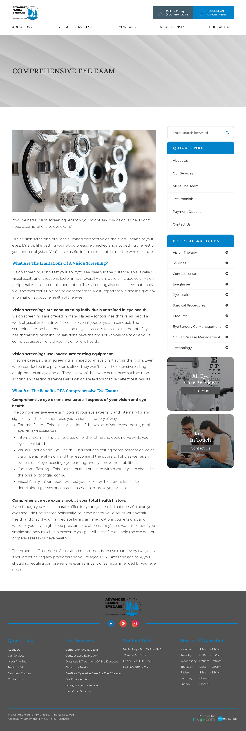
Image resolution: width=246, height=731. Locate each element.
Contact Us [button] (220, 27)
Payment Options (187, 212)
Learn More (200, 391)
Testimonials (183, 199)
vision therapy (185, 252)
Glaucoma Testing (77, 667)
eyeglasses (182, 284)
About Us (180, 160)
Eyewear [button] (125, 27)
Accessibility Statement (22, 718)
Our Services (183, 173)
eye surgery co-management (197, 326)
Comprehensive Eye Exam (82, 649)
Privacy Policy (47, 718)
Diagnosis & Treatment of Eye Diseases (91, 661)
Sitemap (64, 718)
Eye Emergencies (77, 679)
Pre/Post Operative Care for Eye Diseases (93, 673)
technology (182, 348)
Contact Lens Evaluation (81, 655)
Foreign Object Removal (81, 685)
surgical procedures (189, 305)
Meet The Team (186, 186)
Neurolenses (172, 27)
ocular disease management (196, 337)
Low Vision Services (78, 691)
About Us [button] (21, 27)
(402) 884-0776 (177, 14)
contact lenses (185, 274)
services (179, 263)
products (180, 316)
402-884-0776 (142, 661)
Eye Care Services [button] (73, 27)
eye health (182, 295)
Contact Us (182, 224)
